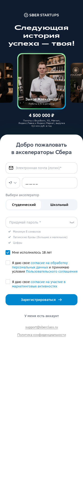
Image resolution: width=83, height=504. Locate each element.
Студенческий (24, 205)
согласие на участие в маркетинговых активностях (38, 284)
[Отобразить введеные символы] (72, 222)
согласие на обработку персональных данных (40, 265)
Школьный (59, 205)
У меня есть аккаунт (41, 316)
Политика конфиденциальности (41, 335)
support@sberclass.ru (41, 327)
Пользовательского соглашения (51, 271)
